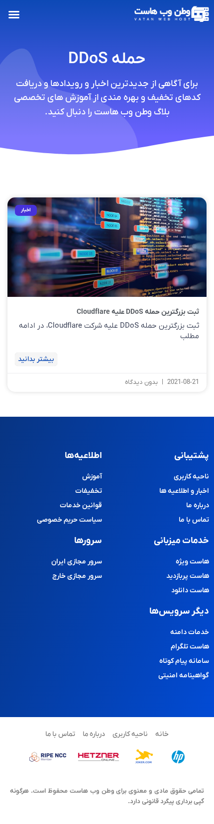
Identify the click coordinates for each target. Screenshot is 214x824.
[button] (14, 14)
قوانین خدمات (81, 505)
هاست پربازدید (187, 576)
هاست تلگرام (190, 646)
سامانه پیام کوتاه (184, 661)
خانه (162, 734)
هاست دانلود (190, 590)
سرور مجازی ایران (76, 561)
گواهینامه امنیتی (183, 675)
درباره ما (197, 505)
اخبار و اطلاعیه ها (184, 491)
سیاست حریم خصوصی (69, 520)
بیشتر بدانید (36, 359)
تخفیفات (88, 491)
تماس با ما (194, 520)
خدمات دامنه (189, 632)
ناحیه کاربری (191, 476)
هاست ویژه (192, 561)
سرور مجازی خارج (77, 576)
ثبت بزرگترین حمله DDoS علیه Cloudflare (138, 312)
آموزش (92, 476)
